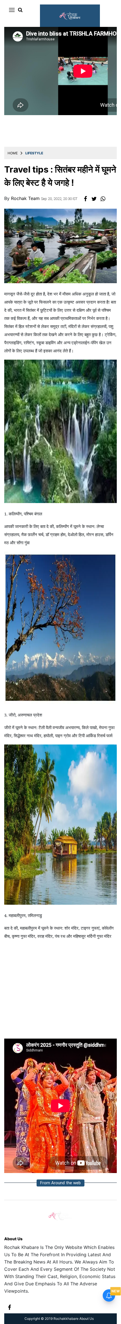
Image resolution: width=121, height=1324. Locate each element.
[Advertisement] (60, 992)
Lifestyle (34, 153)
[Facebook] (9, 1306)
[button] (11, 9)
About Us (13, 1238)
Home (13, 153)
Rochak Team (26, 198)
